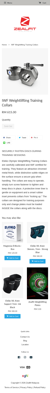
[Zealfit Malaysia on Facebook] (19, 358)
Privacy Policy (26, 387)
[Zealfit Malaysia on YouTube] (31, 358)
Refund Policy (40, 387)
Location (25, 344)
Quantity (6, 120)
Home (4, 45)
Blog (25, 341)
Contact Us (25, 337)
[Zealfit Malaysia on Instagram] (25, 358)
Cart (44, 3)
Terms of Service (11, 387)
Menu (9, 3)
